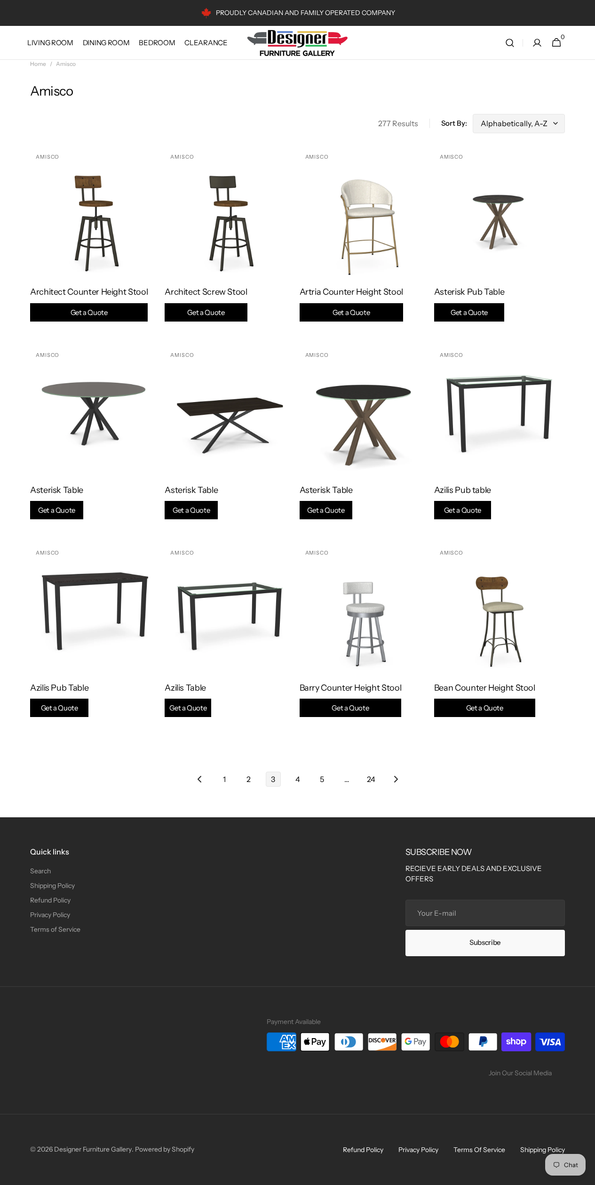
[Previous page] (199, 779)
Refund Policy (50, 900)
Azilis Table (185, 697)
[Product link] (95, 241)
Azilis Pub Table (59, 697)
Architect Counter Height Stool (89, 301)
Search (40, 871)
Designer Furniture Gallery (93, 1149)
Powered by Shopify (164, 1149)
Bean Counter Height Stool (484, 697)
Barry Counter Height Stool (351, 697)
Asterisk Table (56, 500)
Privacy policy (418, 1149)
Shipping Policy (52, 885)
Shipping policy (542, 1149)
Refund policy (363, 1149)
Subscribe (485, 942)
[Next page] (395, 779)
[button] (510, 43)
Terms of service (479, 1149)
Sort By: (454, 123)
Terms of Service (55, 929)
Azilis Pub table (462, 500)
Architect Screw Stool (206, 301)
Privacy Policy (50, 915)
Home (38, 63)
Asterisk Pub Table (469, 301)
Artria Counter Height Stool (351, 301)
